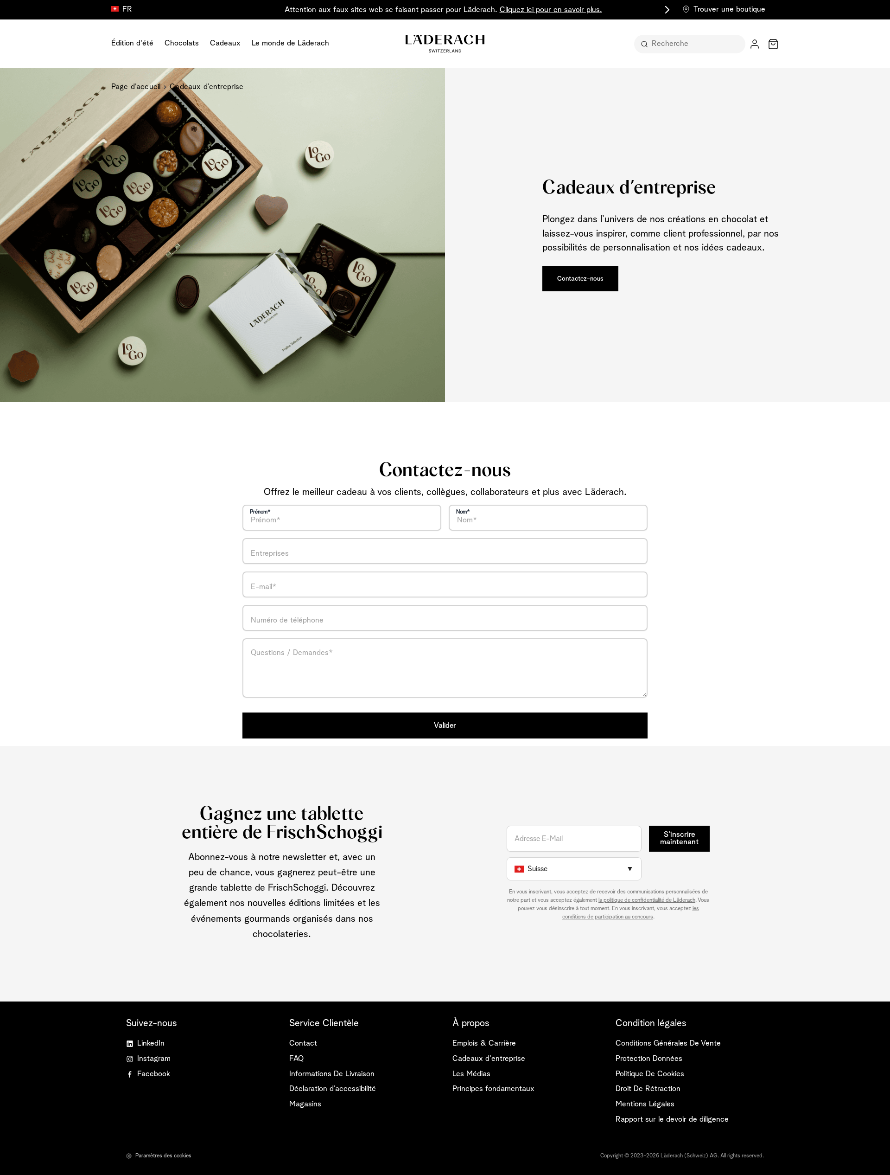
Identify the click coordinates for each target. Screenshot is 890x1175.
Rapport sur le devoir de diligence (672, 1120)
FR (127, 9)
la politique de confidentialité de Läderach (646, 900)
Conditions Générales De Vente (668, 1043)
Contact (303, 1043)
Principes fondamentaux (493, 1089)
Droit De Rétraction (648, 1089)
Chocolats (182, 43)
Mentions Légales (645, 1104)
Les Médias (471, 1074)
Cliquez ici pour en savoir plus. (551, 10)
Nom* (463, 512)
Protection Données (649, 1059)
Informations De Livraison (332, 1074)
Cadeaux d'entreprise (488, 1059)
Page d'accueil (135, 87)
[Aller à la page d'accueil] (445, 43)
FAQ (296, 1059)
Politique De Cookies (650, 1074)
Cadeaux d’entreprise (206, 87)
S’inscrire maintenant (679, 839)
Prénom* (260, 512)
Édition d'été (132, 43)
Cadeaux (225, 43)
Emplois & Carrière (484, 1043)
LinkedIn (151, 1043)
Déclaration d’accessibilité (332, 1089)
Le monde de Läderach (290, 43)
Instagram (154, 1059)
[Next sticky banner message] (665, 9)
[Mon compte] (754, 44)
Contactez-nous (580, 279)
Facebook (153, 1074)
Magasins (305, 1104)
